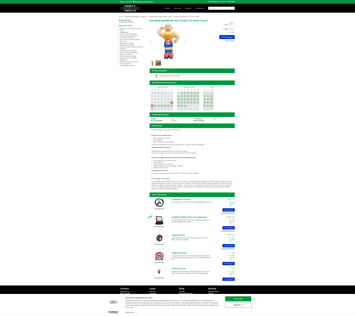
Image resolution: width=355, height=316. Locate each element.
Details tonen (130, 312)
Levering (182, 291)
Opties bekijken (230, 41)
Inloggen (222, 1)
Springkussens (124, 32)
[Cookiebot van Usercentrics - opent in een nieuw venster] (113, 312)
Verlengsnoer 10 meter (181, 199)
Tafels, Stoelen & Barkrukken (128, 34)
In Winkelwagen (227, 37)
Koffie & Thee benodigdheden (129, 52)
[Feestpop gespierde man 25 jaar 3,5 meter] (168, 41)
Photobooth (123, 60)
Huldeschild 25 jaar (179, 253)
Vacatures (153, 293)
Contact (188, 8)
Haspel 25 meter (178, 235)
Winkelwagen (126, 20)
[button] (151, 41)
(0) (213, 1)
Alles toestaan (238, 299)
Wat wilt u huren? (125, 26)
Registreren (231, 1)
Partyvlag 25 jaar (179, 268)
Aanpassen (237, 305)
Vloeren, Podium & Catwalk (128, 56)
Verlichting (123, 49)
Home (167, 8)
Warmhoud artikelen (126, 54)
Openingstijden (213, 291)
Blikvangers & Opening (126, 43)
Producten (199, 8)
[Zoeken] (232, 8)
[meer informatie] (159, 202)
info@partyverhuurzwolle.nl (143, 2)
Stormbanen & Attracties (127, 38)
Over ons (177, 8)
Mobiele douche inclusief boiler (129, 62)
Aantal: (226, 24)
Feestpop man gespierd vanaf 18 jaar (160, 16)
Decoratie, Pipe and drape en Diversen (131, 47)
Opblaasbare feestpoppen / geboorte (136, 16)
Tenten (122, 30)
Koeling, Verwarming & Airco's (129, 36)
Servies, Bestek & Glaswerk (128, 50)
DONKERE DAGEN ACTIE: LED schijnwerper (189, 217)
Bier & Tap (123, 41)
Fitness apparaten (125, 63)
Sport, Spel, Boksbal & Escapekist (130, 39)
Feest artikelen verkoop (127, 65)
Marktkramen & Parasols (127, 45)
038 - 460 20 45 (127, 2)
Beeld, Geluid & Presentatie (128, 58)
